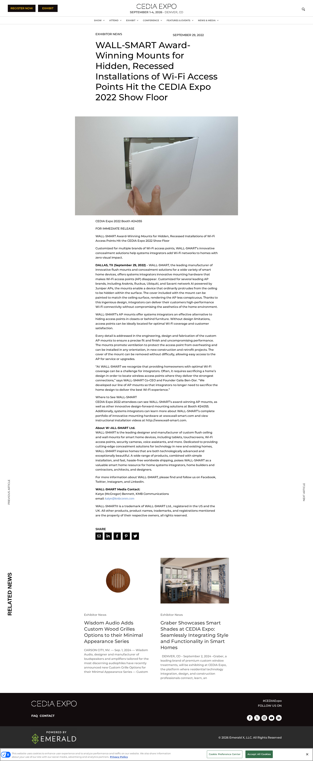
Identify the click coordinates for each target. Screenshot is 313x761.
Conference (151, 20)
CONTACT (47, 716)
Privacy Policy (119, 757)
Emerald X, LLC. (240, 737)
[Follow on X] (257, 718)
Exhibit (130, 20)
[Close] (307, 754)
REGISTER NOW (22, 8)
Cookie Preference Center (224, 754)
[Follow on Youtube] (271, 718)
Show (98, 20)
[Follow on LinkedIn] (279, 718)
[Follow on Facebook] (250, 718)
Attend (113, 20)
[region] (156, 754)
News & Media (207, 20)
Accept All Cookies (259, 754)
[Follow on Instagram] (264, 718)
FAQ (34, 716)
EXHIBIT (47, 8)
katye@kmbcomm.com (119, 498)
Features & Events (178, 20)
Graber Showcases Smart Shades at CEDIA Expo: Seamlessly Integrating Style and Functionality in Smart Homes (194, 635)
